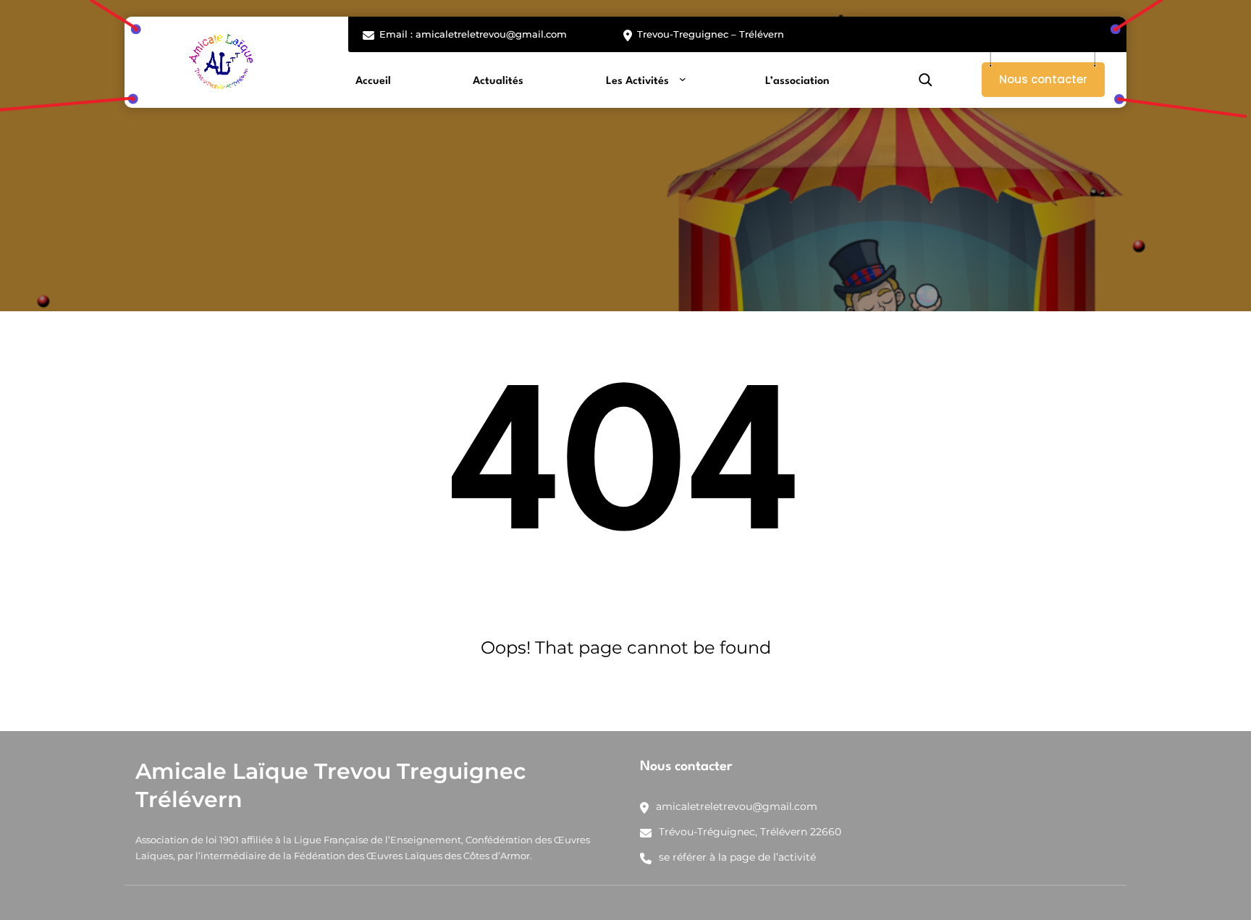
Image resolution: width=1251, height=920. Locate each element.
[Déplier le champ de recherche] (925, 80)
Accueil (373, 81)
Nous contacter (1043, 79)
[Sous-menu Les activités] (682, 78)
